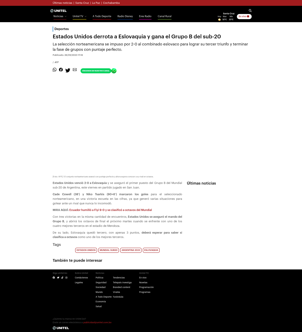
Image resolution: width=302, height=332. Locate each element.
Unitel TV (78, 16)
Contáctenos (81, 278)
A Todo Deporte (102, 16)
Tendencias (119, 278)
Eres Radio (145, 16)
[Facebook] (61, 70)
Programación (146, 287)
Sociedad (101, 287)
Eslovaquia (151, 250)
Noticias (58, 16)
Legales (79, 283)
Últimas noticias (62, 3)
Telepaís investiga (122, 283)
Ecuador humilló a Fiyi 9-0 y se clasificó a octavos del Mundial (110, 210)
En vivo (243, 16)
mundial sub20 (108, 250)
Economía (101, 302)
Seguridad (101, 283)
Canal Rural (164, 16)
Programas (144, 292)
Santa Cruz (82, 3)
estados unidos (86, 250)
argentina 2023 (131, 250)
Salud (99, 306)
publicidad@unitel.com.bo (97, 322)
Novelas (143, 283)
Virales (116, 292)
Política (99, 278)
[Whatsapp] (54, 70)
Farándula (118, 297)
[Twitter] (67, 70)
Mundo (99, 292)
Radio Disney (125, 16)
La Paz (96, 3)
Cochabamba (111, 3)
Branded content (121, 287)
